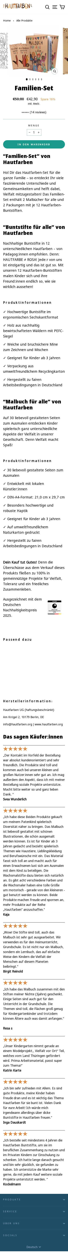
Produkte (12, 1199)
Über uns (11, 1223)
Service (10, 1211)
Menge (34, 125)
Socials (10, 1235)
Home (7, 20)
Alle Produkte (24, 20)
